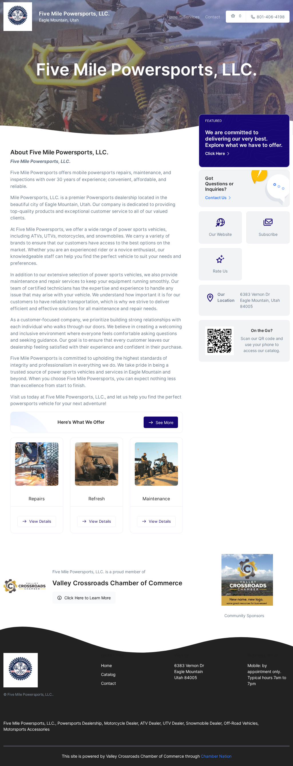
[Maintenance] (156, 464)
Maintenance (156, 498)
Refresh (96, 498)
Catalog (108, 674)
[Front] (18, 16)
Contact (212, 16)
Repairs (37, 498)
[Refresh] (96, 464)
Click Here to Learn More (87, 597)
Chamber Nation (216, 756)
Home (172, 16)
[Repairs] (36, 464)
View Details (40, 521)
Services (191, 16)
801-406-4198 (270, 16)
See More (164, 422)
